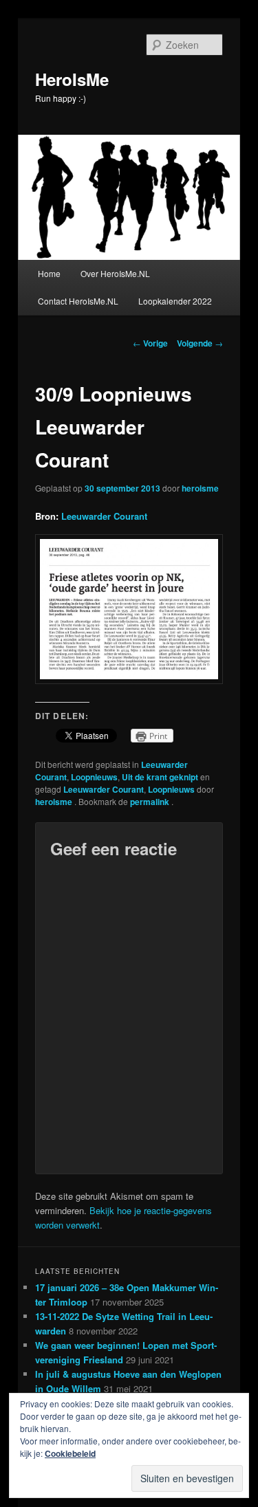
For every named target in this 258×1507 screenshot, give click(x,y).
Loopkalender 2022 (175, 301)
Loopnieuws (94, 777)
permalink (150, 801)
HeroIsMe (72, 79)
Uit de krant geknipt (160, 777)
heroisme (200, 488)
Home (49, 273)
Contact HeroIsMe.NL (78, 301)
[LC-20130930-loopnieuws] (129, 680)
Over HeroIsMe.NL (115, 273)
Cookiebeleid (70, 1453)
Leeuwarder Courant (104, 515)
